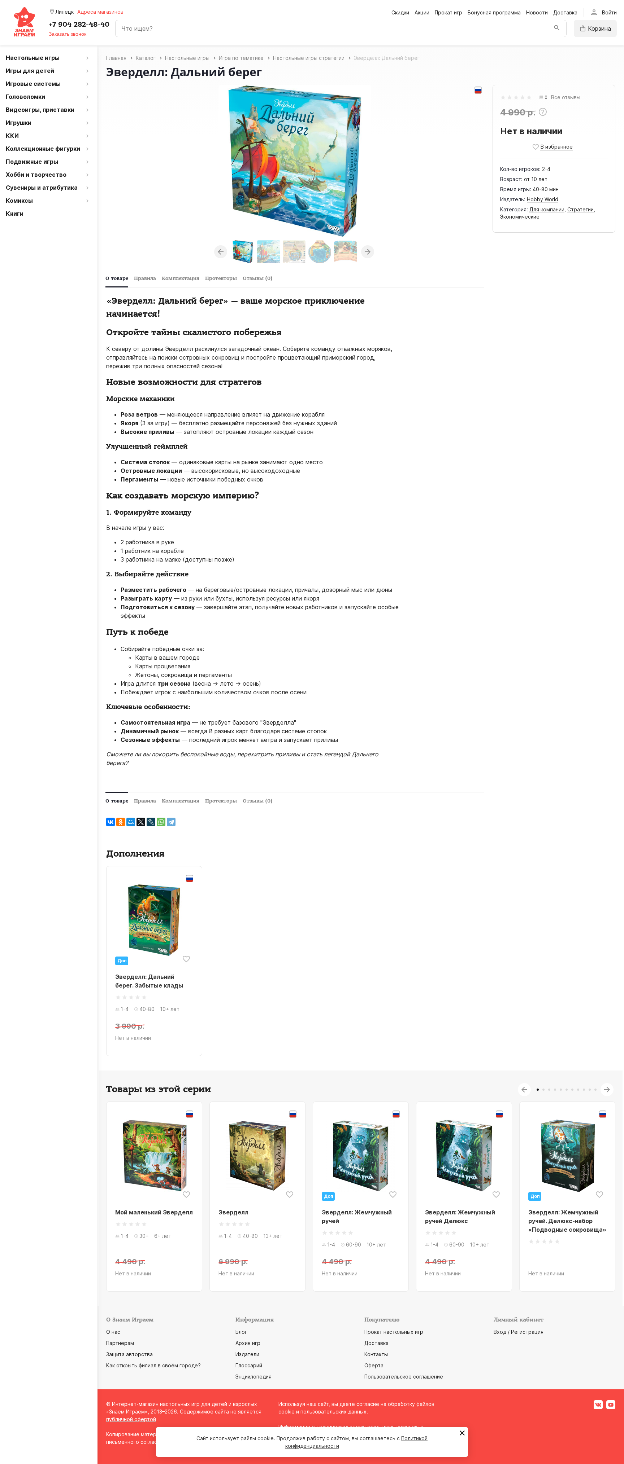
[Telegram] (171, 822)
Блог (241, 1332)
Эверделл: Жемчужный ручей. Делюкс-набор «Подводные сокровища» (567, 1221)
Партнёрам (120, 1343)
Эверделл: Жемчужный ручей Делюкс (460, 1217)
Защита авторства (129, 1354)
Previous (220, 251)
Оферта (374, 1365)
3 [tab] (549, 1090)
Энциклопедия (253, 1376)
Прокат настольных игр (393, 1332)
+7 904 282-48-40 (79, 24)
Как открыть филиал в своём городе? (153, 1365)
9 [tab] (584, 1090)
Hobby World (542, 199)
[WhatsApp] (161, 822)
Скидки (400, 12)
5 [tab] (561, 1090)
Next (367, 251)
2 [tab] (543, 1090)
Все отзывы (565, 97)
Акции (422, 12)
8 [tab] (578, 1090)
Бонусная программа (494, 12)
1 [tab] (538, 1090)
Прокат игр (448, 12)
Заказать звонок (67, 34)
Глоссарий (248, 1365)
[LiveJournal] (151, 822)
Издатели (247, 1354)
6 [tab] (567, 1090)
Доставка (565, 12)
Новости (537, 12)
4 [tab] (555, 1090)
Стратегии (580, 209)
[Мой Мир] (130, 822)
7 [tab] (572, 1090)
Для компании (546, 209)
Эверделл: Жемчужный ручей (357, 1217)
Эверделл (233, 1212)
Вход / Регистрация (518, 1332)
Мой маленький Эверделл (154, 1212)
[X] (140, 822)
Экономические (520, 217)
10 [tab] (590, 1090)
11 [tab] (595, 1090)
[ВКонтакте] (110, 822)
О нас (113, 1332)
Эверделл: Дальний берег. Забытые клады (149, 981)
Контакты (376, 1354)
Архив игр (247, 1343)
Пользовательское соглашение (403, 1376)
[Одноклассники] (120, 822)
